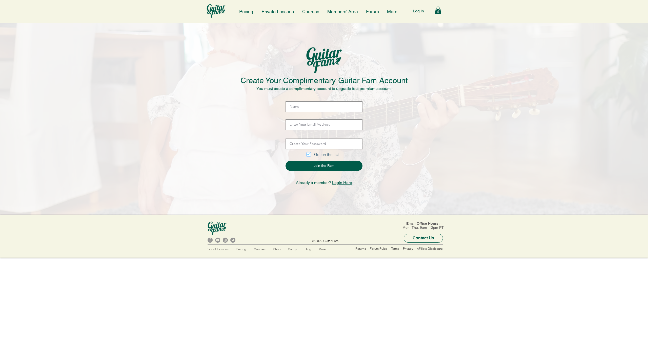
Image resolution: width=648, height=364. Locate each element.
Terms (395, 249)
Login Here (342, 182)
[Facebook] (210, 240)
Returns (360, 249)
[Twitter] (232, 240)
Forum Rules (378, 249)
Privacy (408, 249)
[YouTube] (217, 240)
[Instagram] (225, 240)
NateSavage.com (336, 255)
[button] (278, 10)
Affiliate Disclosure (430, 249)
